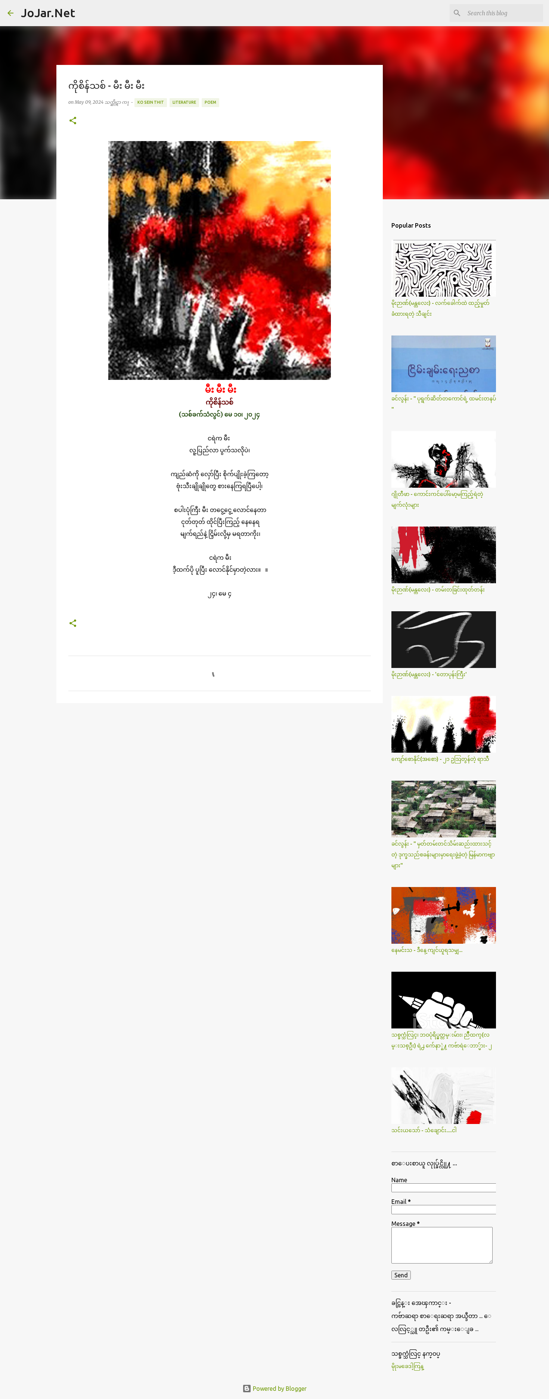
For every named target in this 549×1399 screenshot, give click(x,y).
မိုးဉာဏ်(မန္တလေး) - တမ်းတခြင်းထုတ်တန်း (438, 590)
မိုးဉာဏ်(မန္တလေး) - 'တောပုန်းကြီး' (429, 674)
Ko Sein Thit (150, 102)
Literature (184, 102)
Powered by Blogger (279, 1388)
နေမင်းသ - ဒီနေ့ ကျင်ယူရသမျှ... (426, 950)
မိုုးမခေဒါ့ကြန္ (407, 1366)
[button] (72, 121)
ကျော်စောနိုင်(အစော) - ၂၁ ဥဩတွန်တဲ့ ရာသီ (440, 759)
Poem (210, 102)
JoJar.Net (48, 12)
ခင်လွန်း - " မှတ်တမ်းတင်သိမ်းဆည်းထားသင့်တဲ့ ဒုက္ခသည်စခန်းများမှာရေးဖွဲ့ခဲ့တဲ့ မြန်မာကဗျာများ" (443, 854)
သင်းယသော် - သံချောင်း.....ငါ (424, 1130)
